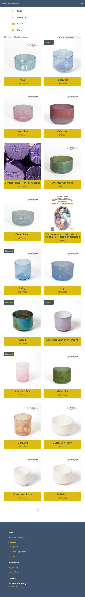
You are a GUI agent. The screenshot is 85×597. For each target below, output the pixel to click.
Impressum (13, 567)
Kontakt (12, 556)
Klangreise (13, 547)
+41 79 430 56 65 (15, 586)
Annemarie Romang (17, 537)
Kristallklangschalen (17, 551)
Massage (12, 542)
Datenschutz (14, 572)
